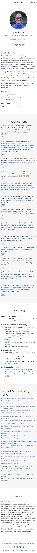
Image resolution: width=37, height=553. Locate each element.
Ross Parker (18, 2)
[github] (20, 45)
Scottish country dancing (22, 83)
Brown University (17, 62)
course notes (23, 359)
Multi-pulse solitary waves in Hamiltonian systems (17, 451)
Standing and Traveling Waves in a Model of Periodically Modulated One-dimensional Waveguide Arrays (17, 130)
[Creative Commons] (19, 547)
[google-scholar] (13, 45)
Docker (3, 512)
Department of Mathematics (19, 58)
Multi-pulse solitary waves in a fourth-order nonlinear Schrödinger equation (16, 261)
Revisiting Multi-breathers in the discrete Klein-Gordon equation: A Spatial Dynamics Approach (17, 187)
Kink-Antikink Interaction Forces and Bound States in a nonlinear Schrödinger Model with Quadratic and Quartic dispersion (17, 145)
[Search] (32, 2)
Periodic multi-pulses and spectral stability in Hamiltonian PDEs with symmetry (17, 212)
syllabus (19, 321)
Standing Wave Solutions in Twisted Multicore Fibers (17, 424)
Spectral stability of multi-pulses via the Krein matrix (17, 466)
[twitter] (16, 45)
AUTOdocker (7, 501)
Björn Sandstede (6, 64)
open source (24, 550)
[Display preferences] (35, 2)
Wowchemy (12, 550)
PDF (3, 137)
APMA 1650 (8, 361)
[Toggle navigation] (2, 2)
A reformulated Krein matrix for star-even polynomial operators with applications (18, 274)
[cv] (23, 45)
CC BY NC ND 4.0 (31, 543)
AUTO (3, 504)
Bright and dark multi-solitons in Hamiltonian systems (18, 398)
